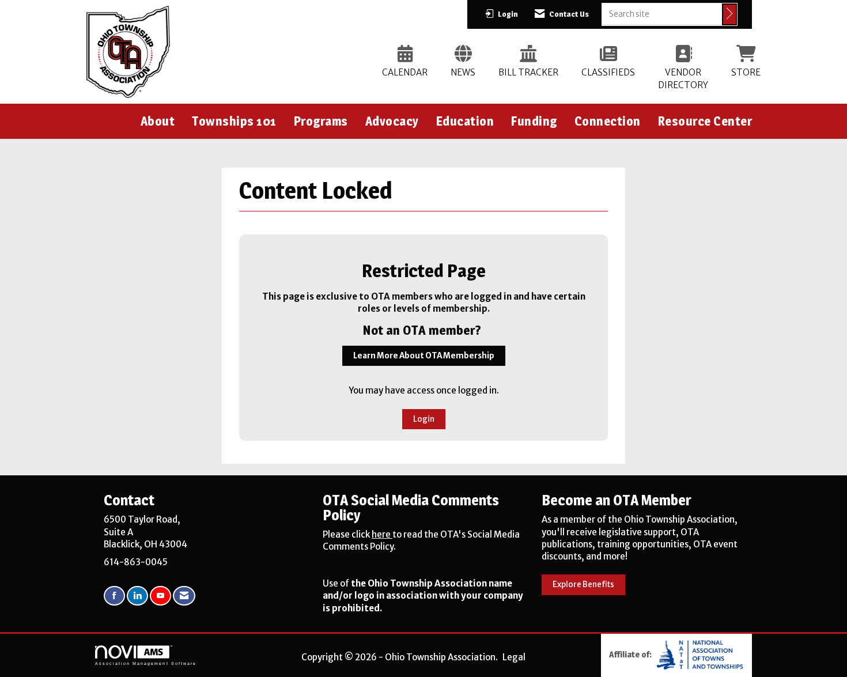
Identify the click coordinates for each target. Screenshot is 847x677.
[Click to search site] (729, 14)
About (158, 121)
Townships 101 (234, 121)
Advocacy (392, 121)
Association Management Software (145, 663)
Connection (607, 121)
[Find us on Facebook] (114, 596)
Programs (321, 121)
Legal (513, 657)
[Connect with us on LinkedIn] (137, 596)
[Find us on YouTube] (160, 596)
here (382, 534)
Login (423, 419)
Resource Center (705, 121)
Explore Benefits (583, 584)
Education (465, 121)
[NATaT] (700, 653)
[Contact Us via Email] (184, 596)
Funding (534, 121)
